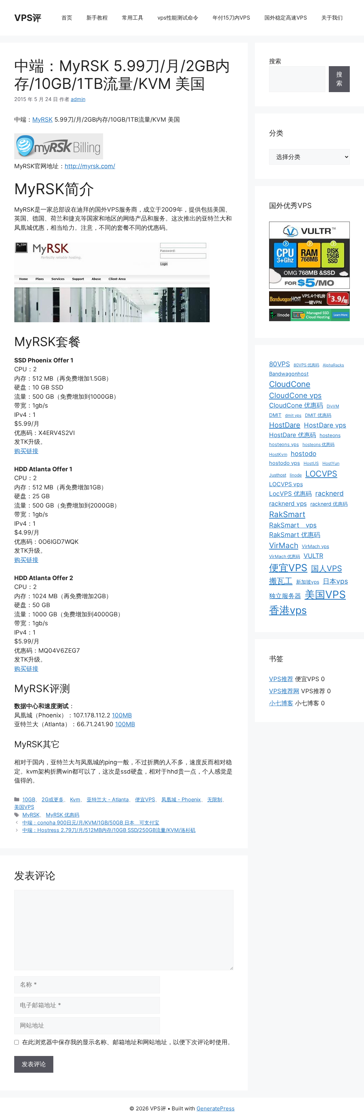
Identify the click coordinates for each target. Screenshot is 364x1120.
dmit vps (293, 415)
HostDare (284, 425)
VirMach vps (315, 546)
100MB (122, 715)
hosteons (330, 435)
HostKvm (278, 454)
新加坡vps (307, 582)
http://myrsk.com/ (90, 166)
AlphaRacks (333, 365)
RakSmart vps (293, 525)
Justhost (277, 475)
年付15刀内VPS (231, 17)
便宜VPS (145, 799)
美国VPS (24, 807)
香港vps (288, 610)
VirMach (283, 545)
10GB (28, 799)
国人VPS (326, 568)
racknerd (329, 493)
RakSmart (287, 514)
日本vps (335, 581)
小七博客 (281, 703)
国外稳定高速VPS (285, 17)
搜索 (275, 61)
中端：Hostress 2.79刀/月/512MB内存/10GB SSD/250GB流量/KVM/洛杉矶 (109, 830)
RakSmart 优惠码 (294, 534)
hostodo (303, 453)
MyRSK (42, 119)
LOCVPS (321, 474)
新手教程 (97, 17)
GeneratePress (216, 1108)
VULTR (313, 555)
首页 (66, 17)
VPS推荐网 (284, 691)
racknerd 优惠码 (329, 504)
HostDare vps (325, 425)
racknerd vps (288, 503)
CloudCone (289, 384)
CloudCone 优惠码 (296, 405)
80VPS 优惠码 (306, 364)
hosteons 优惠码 (318, 444)
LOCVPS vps (286, 484)
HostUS (311, 463)
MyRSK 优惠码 (62, 815)
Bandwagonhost (289, 374)
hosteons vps (284, 444)
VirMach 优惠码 (284, 556)
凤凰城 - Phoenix (181, 799)
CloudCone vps (295, 395)
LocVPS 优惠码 (290, 493)
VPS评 (27, 17)
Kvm (75, 799)
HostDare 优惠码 (292, 435)
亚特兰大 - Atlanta (108, 799)
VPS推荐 (281, 679)
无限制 (214, 799)
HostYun (330, 463)
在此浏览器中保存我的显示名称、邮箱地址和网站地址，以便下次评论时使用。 (128, 1042)
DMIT (275, 415)
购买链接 (26, 451)
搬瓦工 (281, 580)
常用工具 (132, 17)
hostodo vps (284, 463)
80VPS (279, 364)
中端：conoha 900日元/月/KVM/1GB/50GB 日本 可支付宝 (90, 822)
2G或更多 (53, 799)
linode (296, 475)
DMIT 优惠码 (318, 415)
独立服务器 (285, 596)
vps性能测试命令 (177, 17)
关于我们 (332, 17)
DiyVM (333, 406)
